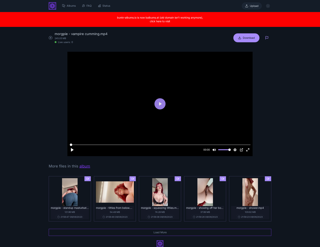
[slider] (160, 144)
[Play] (72, 150)
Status (106, 5)
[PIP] (241, 150)
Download (249, 37)
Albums (71, 5)
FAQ (89, 5)
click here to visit (160, 21)
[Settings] (235, 150)
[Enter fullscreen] (248, 150)
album (84, 166)
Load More (160, 232)
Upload (254, 5)
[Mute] (214, 150)
